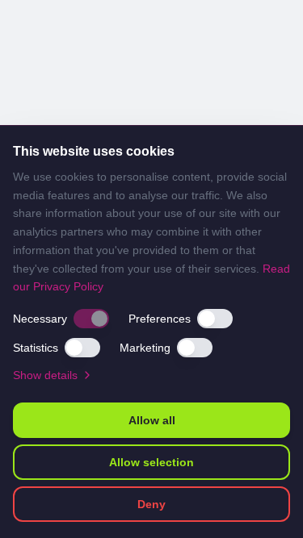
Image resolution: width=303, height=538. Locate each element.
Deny (151, 504)
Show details (45, 375)
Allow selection (151, 462)
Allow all (151, 420)
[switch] (91, 318)
